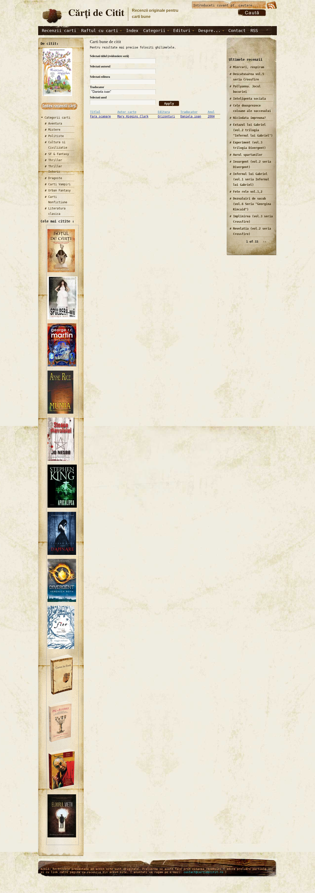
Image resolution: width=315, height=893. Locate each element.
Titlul (95, 112)
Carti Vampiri (59, 184)
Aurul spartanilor (247, 155)
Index (132, 30)
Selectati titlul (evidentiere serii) (109, 56)
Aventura (55, 123)
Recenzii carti (59, 30)
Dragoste (55, 178)
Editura (164, 112)
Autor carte (126, 112)
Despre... (209, 30)
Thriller (55, 160)
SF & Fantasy (58, 154)
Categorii (154, 30)
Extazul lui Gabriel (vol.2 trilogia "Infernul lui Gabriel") (253, 130)
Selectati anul (98, 97)
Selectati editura (100, 76)
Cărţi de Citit (96, 12)
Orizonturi (166, 116)
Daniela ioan (190, 116)
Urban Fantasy (59, 190)
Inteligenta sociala (249, 98)
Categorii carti (57, 117)
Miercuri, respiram (248, 67)
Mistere (54, 129)
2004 (211, 116)
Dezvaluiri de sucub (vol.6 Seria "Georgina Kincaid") (252, 204)
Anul (211, 112)
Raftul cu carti (99, 30)
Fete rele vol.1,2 (247, 191)
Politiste (56, 136)
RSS (254, 30)
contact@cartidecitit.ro (203, 872)
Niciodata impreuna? (249, 118)
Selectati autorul (100, 66)
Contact (237, 30)
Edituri (181, 30)
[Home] (52, 23)
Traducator (97, 87)
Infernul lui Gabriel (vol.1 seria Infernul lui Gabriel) (251, 179)
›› (264, 241)
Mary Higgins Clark (132, 116)
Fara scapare (100, 116)
